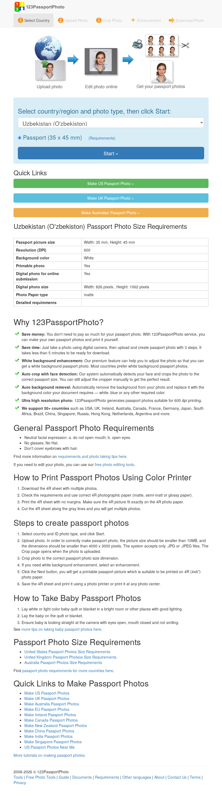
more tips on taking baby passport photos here (61, 629)
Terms (195, 777)
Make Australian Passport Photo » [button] (111, 212)
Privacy (20, 782)
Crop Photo (112, 20)
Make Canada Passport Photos (51, 720)
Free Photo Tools (41, 777)
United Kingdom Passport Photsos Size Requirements (70, 657)
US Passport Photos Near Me (49, 747)
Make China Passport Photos (49, 731)
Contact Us (177, 777)
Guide (64, 777)
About (159, 777)
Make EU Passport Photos (46, 709)
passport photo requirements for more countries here (67, 670)
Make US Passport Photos (46, 693)
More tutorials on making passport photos (49, 755)
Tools (18, 777)
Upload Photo (76, 20)
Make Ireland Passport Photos (50, 714)
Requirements (107, 777)
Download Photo (190, 20)
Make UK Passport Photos (46, 698)
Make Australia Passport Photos (51, 703)
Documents (82, 777)
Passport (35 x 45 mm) (51, 137)
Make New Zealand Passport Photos (55, 725)
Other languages (136, 777)
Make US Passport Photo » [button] (111, 183)
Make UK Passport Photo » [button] (111, 198)
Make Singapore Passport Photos (53, 741)
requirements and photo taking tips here (92, 456)
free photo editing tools (114, 464)
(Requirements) (102, 138)
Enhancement (149, 20)
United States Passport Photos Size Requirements (67, 651)
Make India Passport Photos (48, 736)
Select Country (37, 20)
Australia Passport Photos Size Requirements (63, 662)
